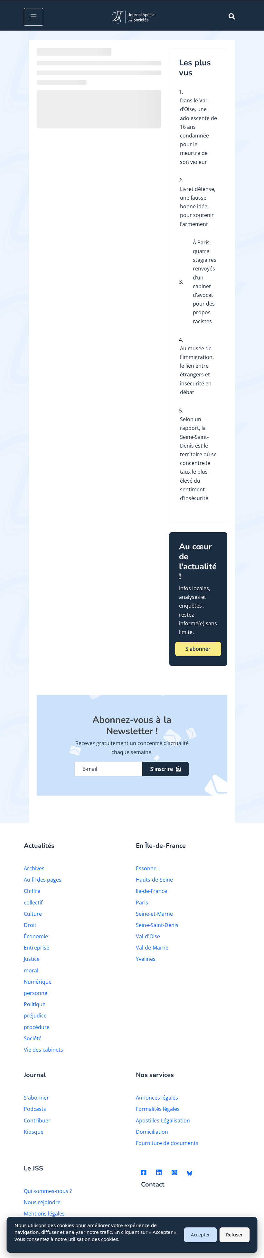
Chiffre (32, 890)
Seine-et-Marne (154, 913)
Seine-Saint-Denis (157, 925)
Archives (34, 868)
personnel (36, 993)
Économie (36, 936)
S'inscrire (161, 768)
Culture (33, 913)
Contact (153, 1185)
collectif (33, 902)
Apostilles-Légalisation (163, 1120)
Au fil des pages (42, 879)
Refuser (234, 1235)
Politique (34, 1004)
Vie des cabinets (43, 1049)
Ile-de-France (151, 890)
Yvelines (146, 958)
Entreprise (36, 947)
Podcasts (35, 1108)
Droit (30, 925)
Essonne (146, 868)
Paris (142, 902)
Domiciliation (152, 1131)
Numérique (38, 981)
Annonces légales (157, 1097)
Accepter (200, 1235)
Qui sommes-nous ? (48, 1191)
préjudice (35, 1015)
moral (31, 970)
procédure (37, 1027)
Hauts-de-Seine (154, 879)
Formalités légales (158, 1108)
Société (33, 1038)
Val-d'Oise (148, 936)
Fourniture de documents (167, 1143)
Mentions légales (44, 1213)
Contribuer (37, 1120)
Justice (32, 958)
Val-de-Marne (152, 947)
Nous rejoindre (42, 1202)
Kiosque (33, 1131)
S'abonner (198, 648)
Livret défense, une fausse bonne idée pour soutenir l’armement (197, 206)
